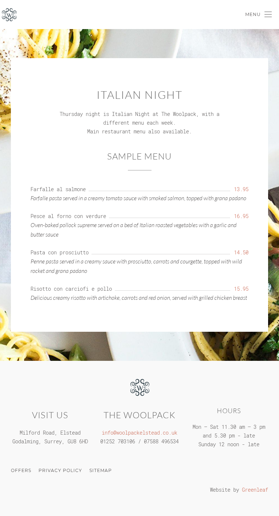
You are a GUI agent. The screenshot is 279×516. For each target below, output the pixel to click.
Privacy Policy (60, 470)
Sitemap (100, 470)
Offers (21, 470)
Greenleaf (255, 489)
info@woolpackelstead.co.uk (139, 432)
